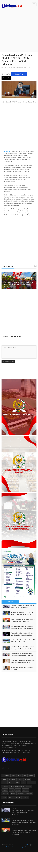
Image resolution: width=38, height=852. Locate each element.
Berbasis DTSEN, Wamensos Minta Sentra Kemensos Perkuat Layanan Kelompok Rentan (22, 628)
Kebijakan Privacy (25, 845)
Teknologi (17, 797)
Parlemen (5, 793)
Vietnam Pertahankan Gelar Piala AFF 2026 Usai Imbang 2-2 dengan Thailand (23, 642)
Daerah (14, 775)
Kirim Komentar (9, 361)
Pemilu (13, 793)
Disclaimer (15, 847)
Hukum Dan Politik (14, 783)
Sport (10, 797)
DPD (19, 775)
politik (4, 797)
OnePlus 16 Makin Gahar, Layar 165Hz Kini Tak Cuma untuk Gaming (23, 620)
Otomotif (25, 790)
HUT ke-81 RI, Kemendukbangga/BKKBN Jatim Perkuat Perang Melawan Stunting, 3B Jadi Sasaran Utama (18, 284)
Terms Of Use (30, 847)
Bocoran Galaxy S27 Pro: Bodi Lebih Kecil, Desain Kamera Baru (22, 606)
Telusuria (25, 797)
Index (23, 783)
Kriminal (28, 786)
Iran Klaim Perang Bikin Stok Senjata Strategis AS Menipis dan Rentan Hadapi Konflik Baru (22, 649)
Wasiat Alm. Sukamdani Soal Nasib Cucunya (22, 668)
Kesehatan (6, 786)
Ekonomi (31, 775)
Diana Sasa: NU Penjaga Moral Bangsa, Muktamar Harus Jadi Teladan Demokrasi (23, 662)
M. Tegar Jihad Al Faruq (20, 67)
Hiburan (27, 779)
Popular (10, 601)
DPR (25, 775)
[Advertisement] (19, 32)
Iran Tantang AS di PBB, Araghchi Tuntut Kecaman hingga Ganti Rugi (22, 654)
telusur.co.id (8, 151)
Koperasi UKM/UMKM (17, 786)
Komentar (5, 343)
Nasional (18, 790)
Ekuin (4, 779)
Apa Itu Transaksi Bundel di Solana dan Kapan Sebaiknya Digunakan (22, 634)
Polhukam (29, 793)
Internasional (31, 783)
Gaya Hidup (12, 779)
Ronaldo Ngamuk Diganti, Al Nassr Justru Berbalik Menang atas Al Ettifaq (22, 614)
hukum (4, 783)
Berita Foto (6, 775)
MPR (11, 790)
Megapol (5, 790)
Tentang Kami (22, 847)
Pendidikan (21, 793)
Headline (20, 779)
